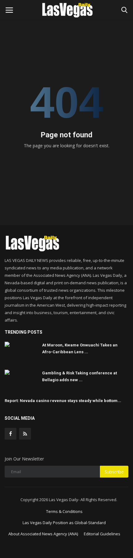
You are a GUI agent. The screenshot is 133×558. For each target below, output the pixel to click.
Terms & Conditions (64, 511)
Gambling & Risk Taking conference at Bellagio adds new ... (79, 376)
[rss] (25, 434)
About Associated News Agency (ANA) (43, 534)
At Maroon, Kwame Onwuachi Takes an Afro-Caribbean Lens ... (80, 348)
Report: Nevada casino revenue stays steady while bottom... (63, 400)
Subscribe (114, 472)
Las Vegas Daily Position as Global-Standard (64, 522)
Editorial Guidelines (102, 534)
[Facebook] (10, 434)
